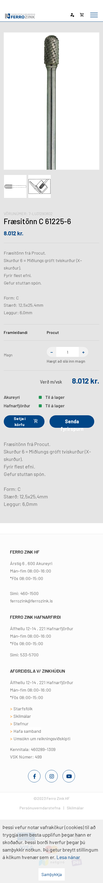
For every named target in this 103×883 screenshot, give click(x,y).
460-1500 (29, 593)
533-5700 (29, 654)
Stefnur (21, 723)
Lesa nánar (68, 857)
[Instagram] (51, 776)
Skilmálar (22, 716)
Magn (8, 354)
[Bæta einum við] (83, 352)
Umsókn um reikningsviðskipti (42, 738)
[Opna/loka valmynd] (94, 15)
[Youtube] (68, 776)
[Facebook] (34, 776)
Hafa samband (27, 731)
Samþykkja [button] (52, 874)
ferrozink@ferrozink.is (31, 600)
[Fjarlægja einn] (51, 352)
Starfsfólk (23, 708)
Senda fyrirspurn (72, 423)
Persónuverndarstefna (40, 807)
